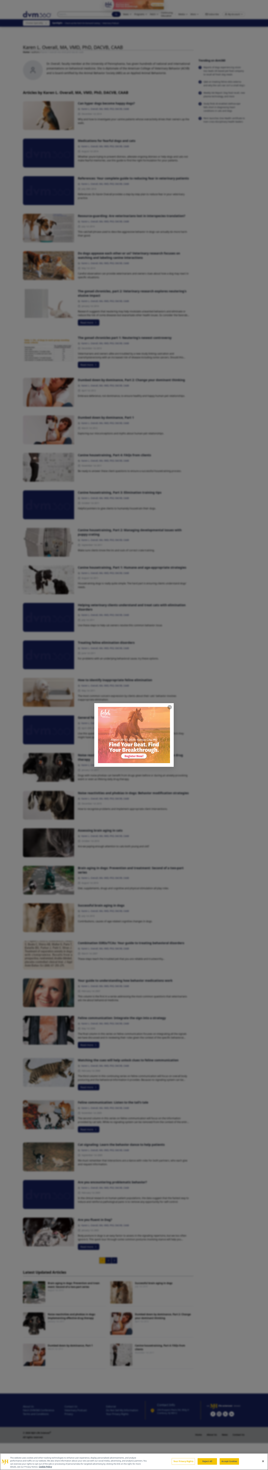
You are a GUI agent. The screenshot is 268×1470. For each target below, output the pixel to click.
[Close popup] (170, 707)
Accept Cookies (229, 1461)
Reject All (207, 1461)
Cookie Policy (45, 1466)
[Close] (263, 1461)
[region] (134, 1461)
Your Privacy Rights (183, 1461)
